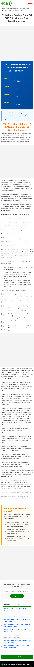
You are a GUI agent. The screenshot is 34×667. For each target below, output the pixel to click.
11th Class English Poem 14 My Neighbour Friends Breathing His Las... (16, 631)
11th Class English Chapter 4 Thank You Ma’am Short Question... (17, 620)
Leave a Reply (17, 657)
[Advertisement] (17, 43)
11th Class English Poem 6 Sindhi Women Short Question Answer (17, 641)
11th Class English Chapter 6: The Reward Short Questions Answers (16, 636)
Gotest (28, 664)
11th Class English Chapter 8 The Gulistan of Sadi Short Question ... (16, 646)
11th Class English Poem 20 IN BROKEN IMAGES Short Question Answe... (15, 615)
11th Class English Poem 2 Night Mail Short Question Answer (16, 610)
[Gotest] (6, 3)
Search (18, 596)
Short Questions (11, 8)
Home (3, 8)
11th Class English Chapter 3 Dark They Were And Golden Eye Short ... (17, 625)
